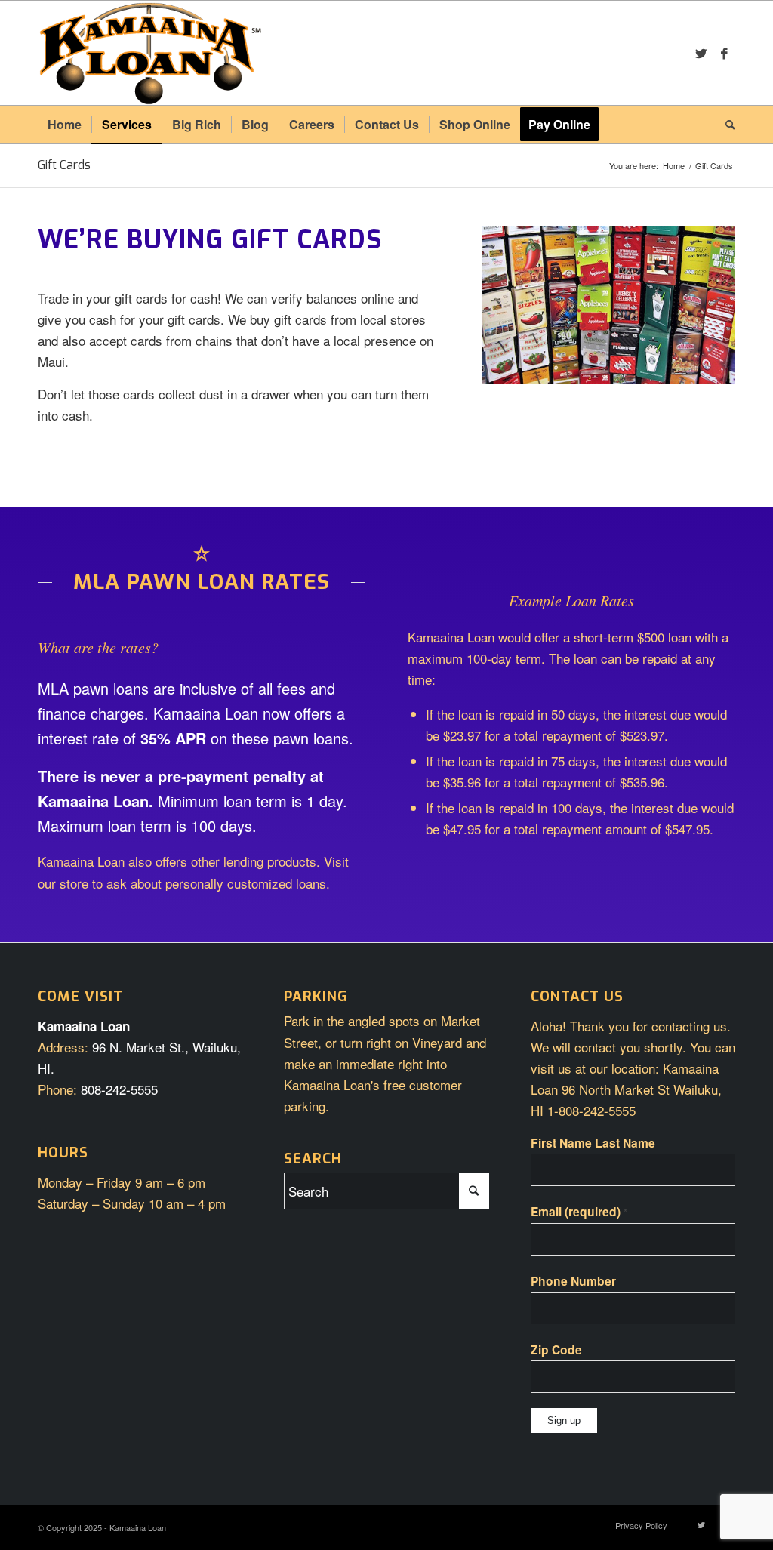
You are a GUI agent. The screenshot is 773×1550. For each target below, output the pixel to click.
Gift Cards (64, 165)
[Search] (725, 124)
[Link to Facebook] (724, 53)
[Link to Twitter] (701, 53)
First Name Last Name (593, 1142)
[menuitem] (64, 124)
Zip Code (556, 1349)
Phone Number (573, 1281)
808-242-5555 (119, 1089)
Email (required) (579, 1211)
